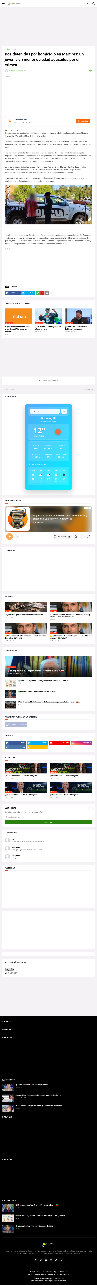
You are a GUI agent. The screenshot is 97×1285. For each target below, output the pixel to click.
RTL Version (64, 1274)
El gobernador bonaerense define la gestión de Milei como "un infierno (17, 329)
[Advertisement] (48, 26)
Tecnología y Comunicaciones (55, 1281)
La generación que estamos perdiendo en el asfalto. (24, 615)
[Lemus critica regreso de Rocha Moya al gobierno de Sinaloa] (8, 1098)
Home (32, 1272)
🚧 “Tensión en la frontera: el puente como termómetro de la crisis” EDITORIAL (25, 637)
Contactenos (53, 1274)
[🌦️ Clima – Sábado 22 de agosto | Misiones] (8, 1087)
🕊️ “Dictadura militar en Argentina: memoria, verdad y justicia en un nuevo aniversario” (70, 616)
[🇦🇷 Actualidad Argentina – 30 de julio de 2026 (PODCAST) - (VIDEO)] (10, 683)
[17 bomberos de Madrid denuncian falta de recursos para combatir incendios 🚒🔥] (10, 704)
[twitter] (41, 1260)
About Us (40, 1272)
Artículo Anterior (10, 389)
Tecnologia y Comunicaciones (53, 1278)
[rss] (62, 1260)
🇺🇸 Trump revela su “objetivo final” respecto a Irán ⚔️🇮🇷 (36, 1205)
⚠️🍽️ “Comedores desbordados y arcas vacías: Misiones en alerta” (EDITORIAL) (71, 637)
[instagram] (51, 1260)
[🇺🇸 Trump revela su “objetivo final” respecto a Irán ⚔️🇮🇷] (8, 1208)
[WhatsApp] (38, 293)
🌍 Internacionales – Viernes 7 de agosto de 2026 (36, 691)
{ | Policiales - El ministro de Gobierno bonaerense (76, 328)
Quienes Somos (40, 1274)
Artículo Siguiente (86, 389)
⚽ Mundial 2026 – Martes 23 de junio (64, 795)
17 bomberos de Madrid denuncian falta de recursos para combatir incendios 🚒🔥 (49, 702)
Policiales (14, 49)
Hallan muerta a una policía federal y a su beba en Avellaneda (38, 1106)
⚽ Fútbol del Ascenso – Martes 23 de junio (21, 795)
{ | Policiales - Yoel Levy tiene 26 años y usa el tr (48, 328)
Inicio (7, 49)
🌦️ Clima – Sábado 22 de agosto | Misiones (31, 1085)
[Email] (47, 293)
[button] (3, 4)
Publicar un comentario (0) (49, 381)
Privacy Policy (51, 1272)
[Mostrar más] (52, 293)
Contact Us (63, 1272)
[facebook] (35, 1260)
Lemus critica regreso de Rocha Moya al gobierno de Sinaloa (38, 1095)
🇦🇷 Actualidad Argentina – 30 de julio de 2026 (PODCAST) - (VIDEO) (43, 681)
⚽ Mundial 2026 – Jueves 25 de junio (64, 776)
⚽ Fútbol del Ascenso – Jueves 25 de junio (21, 776)
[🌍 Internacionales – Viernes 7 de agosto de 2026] (10, 694)
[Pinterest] (42, 293)
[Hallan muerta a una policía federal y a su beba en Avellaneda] (8, 1108)
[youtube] (46, 1260)
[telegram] (56, 1260)
